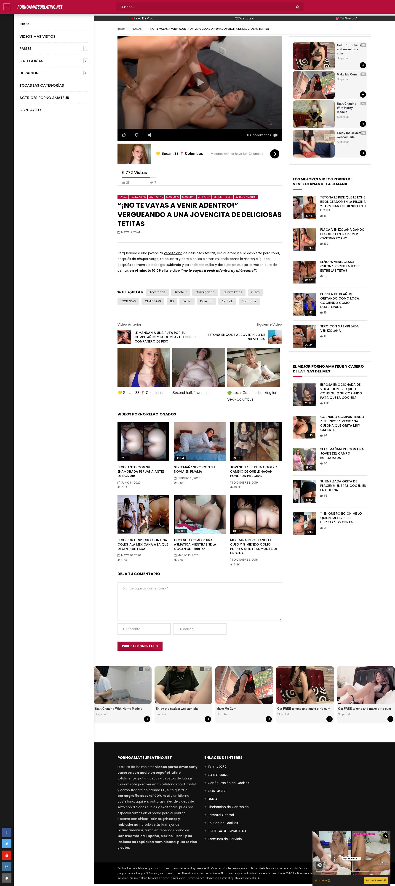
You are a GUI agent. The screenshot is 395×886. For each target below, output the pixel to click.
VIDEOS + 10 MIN (223, 197)
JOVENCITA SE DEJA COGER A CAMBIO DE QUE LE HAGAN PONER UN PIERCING (254, 471)
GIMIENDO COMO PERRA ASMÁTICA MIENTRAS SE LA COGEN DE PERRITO (195, 544)
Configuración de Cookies (228, 783)
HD (172, 301)
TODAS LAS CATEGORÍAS (41, 85)
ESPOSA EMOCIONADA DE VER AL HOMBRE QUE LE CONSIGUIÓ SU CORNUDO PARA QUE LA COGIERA (341, 391)
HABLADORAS (138, 197)
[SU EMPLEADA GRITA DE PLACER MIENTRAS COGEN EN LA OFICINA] (304, 491)
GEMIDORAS (153, 301)
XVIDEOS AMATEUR (245, 197)
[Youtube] (6, 855)
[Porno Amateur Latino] (40, 6)
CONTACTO (30, 109)
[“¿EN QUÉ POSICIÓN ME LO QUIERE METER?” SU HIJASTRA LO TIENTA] (304, 523)
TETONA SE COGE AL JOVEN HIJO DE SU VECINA (236, 336)
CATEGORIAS (218, 775)
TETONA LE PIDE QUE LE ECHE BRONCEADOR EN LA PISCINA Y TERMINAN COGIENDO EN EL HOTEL (343, 204)
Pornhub (227, 301)
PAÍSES (25, 48)
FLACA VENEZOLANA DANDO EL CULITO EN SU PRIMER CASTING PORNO (342, 234)
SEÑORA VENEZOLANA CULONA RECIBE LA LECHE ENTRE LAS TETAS (340, 266)
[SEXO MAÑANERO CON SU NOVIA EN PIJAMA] (200, 441)
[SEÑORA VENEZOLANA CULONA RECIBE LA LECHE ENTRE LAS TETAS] (304, 272)
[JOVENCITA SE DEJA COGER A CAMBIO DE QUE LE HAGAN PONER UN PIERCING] (256, 441)
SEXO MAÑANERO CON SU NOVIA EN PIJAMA (194, 469)
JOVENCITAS (156, 197)
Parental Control (221, 815)
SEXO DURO (172, 197)
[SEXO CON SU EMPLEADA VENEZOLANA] (304, 336)
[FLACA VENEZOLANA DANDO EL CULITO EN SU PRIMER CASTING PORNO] (304, 239)
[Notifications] (6, 878)
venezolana (173, 253)
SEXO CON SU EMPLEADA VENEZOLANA (339, 328)
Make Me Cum (347, 74)
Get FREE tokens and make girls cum (349, 49)
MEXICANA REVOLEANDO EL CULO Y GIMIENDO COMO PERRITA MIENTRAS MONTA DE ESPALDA (254, 546)
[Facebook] (6, 832)
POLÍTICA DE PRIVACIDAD (227, 831)
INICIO (25, 24)
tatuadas (249, 301)
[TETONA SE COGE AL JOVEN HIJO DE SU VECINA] (275, 337)
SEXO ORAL (188, 197)
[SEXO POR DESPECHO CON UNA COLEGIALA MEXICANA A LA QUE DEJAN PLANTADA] (143, 514)
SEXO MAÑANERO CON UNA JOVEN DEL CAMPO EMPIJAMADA (342, 453)
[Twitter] (6, 843)
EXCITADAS (128, 301)
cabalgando (205, 292)
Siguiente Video (269, 324)
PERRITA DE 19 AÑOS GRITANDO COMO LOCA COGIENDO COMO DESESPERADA (339, 300)
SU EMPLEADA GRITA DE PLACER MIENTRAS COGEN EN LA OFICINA (343, 485)
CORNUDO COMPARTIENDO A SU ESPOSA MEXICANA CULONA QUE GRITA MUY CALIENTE (342, 423)
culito (255, 292)
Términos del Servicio (225, 839)
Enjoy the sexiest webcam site (349, 135)
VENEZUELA (204, 197)
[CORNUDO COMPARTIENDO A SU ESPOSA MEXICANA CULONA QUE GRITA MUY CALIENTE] (304, 427)
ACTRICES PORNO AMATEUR (44, 97)
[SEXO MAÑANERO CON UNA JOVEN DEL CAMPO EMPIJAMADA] (304, 459)
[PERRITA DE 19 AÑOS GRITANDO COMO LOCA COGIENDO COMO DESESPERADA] (304, 304)
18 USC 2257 (217, 767)
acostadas (157, 292)
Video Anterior (129, 324)
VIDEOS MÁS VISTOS (37, 36)
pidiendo (206, 301)
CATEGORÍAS (31, 61)
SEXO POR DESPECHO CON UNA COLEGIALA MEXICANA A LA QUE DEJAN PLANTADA (142, 544)
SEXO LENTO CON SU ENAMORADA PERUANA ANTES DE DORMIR (141, 471)
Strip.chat (343, 58)
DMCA (212, 799)
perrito (187, 301)
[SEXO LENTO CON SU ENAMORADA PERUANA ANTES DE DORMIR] (143, 441)
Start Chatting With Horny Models (347, 108)
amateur (180, 292)
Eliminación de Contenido (228, 807)
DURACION (29, 73)
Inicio (121, 29)
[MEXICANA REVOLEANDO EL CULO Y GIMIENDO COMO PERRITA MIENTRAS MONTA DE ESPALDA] (256, 514)
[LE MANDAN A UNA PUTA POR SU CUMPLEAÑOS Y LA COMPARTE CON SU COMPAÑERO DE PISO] (124, 337)
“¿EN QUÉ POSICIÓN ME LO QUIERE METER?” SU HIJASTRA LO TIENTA (341, 518)
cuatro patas (233, 292)
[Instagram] (6, 866)
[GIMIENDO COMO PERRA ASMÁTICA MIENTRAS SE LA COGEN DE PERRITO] (200, 514)
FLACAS (137, 29)
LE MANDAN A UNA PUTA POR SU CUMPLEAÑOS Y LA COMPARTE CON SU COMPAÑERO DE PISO (165, 337)
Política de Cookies (223, 823)
